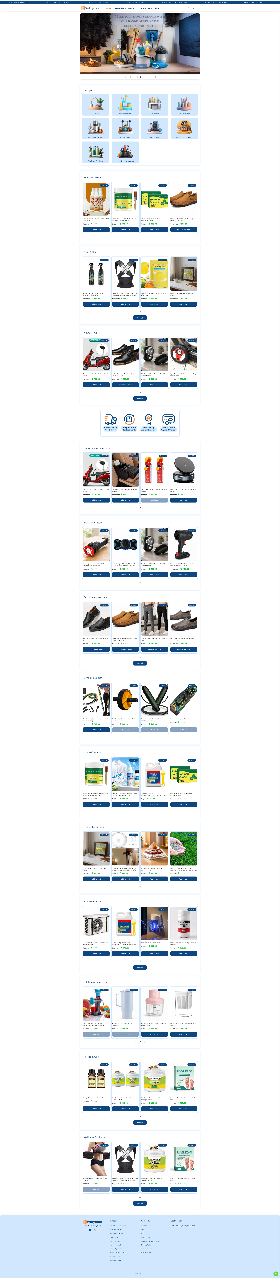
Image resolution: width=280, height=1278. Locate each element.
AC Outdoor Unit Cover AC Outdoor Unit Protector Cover (95, 943)
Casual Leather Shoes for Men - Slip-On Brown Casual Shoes (183, 219)
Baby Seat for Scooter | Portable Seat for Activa (96, 375)
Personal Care (115, 1256)
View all (140, 318)
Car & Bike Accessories (118, 1226)
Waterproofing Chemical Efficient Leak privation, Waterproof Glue (124, 219)
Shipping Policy (145, 1245)
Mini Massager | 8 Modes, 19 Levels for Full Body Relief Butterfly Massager (124, 565)
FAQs (142, 1233)
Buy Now (146, 66)
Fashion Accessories (117, 1233)
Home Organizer (116, 1249)
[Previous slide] (125, 77)
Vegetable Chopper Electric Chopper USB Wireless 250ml (154, 1024)
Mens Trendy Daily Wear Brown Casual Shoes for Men (182, 639)
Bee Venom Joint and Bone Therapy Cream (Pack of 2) (123, 1099)
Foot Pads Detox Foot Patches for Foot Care (182, 1099)
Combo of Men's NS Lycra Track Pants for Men (154, 639)
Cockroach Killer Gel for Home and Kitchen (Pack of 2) (152, 219)
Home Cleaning (115, 1241)
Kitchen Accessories (117, 1253)
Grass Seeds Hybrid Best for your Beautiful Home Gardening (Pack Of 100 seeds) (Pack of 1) (183, 869)
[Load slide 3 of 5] (137, 77)
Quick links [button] (145, 1221)
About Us (143, 1226)
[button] (120, 8)
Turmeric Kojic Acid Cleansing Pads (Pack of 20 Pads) (154, 294)
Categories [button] (114, 1221)
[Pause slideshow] (154, 77)
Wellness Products (116, 1260)
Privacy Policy (145, 1237)
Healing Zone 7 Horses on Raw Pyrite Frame (182, 294)
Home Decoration (116, 1245)
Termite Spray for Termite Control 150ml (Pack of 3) (96, 219)
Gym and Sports (115, 1237)
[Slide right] (144, 237)
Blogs (142, 1230)
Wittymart (142, 1274)
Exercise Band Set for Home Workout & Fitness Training (95, 720)
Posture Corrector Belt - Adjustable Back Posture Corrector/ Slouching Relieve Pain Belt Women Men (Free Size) (125, 294)
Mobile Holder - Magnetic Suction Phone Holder (183, 490)
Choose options (183, 230)
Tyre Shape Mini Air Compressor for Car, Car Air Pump (183, 375)
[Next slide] (149, 77)
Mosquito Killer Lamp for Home (151, 943)
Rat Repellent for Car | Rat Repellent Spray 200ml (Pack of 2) (94, 294)
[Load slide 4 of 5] (140, 77)
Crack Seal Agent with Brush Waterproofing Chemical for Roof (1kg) (153, 794)
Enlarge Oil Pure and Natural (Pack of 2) (96, 1098)
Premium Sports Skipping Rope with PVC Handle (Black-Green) (154, 720)
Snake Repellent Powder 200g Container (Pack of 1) (183, 943)
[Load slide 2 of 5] (134, 77)
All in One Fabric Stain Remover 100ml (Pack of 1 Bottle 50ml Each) (124, 794)
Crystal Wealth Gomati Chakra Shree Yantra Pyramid (152, 869)
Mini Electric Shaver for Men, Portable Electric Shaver (153, 375)
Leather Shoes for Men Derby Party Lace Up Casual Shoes (125, 375)
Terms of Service (146, 1249)
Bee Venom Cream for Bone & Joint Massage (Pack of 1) (152, 1099)
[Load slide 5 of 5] (143, 77)
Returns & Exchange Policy (149, 1241)
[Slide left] (135, 237)
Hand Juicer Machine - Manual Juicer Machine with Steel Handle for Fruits (95, 1024)
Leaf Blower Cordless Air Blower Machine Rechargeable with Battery (183, 565)
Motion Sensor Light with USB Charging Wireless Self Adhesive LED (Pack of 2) (124, 869)
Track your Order (146, 1253)
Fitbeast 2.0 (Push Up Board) (179, 719)
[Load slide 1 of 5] (130, 77)
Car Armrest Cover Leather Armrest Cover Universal (125, 490)
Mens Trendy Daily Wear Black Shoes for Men (96, 639)
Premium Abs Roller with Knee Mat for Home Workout (124, 720)
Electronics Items (116, 1230)
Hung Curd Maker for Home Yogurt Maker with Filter (183, 1024)
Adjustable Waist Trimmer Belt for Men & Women (96, 1179)
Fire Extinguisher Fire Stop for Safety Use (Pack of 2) (154, 490)
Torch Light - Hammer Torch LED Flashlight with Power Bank (93, 565)
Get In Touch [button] (176, 1221)
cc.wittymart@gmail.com (185, 1226)
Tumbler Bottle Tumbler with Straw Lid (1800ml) (124, 1024)
